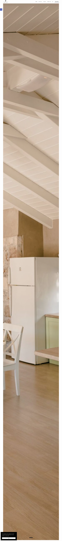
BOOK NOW (56, 1)
